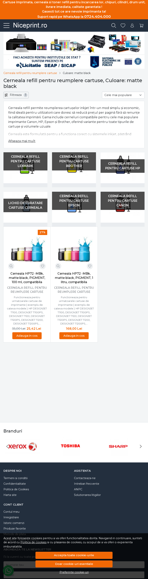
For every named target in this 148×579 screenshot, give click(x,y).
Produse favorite (14, 528)
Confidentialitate (14, 483)
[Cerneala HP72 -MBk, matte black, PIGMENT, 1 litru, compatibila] (74, 250)
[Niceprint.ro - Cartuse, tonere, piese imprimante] (28, 25)
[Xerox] (22, 454)
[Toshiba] (70, 454)
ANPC (78, 489)
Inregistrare (11, 517)
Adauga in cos (27, 335)
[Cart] (141, 26)
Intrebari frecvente (86, 483)
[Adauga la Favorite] (42, 266)
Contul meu (11, 511)
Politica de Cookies (16, 489)
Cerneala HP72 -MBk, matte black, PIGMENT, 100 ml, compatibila (27, 278)
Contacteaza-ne (85, 478)
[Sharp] (118, 454)
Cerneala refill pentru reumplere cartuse (30, 73)
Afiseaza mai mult (21, 141)
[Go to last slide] (7, 446)
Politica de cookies (33, 542)
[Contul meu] (132, 26)
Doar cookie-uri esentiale (74, 564)
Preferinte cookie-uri (74, 572)
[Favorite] (123, 26)
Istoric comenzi (13, 523)
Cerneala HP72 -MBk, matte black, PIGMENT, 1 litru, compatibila (74, 278)
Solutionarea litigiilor (87, 495)
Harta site (10, 495)
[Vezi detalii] (11, 266)
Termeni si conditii (15, 478)
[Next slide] (141, 446)
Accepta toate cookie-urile (74, 555)
